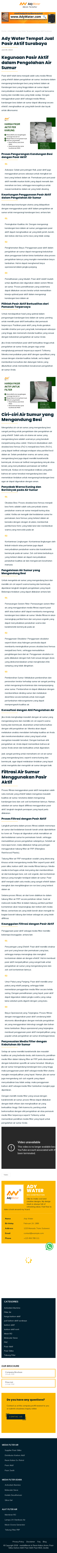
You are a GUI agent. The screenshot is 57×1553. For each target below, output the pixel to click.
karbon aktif (9, 1325)
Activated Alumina (12, 1308)
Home (3, 31)
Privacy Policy (18, 1542)
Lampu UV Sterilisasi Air (15, 1520)
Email (7, 1233)
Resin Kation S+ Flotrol (14, 1460)
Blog (45, 1542)
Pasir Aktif (8, 1346)
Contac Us (16, 1416)
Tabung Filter (10, 1355)
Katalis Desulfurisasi (13, 1495)
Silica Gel (8, 1500)
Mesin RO (8, 1333)
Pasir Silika (9, 1351)
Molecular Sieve (11, 1338)
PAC (6, 1342)
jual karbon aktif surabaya (15, 1320)
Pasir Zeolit (9, 1470)
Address (9, 1228)
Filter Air (7, 1312)
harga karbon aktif (12, 1316)
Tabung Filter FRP (12, 1530)
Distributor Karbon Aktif (15, 1455)
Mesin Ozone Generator (15, 1525)
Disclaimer (30, 1542)
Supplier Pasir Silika (13, 1450)
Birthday (9, 1223)
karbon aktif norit (11, 1329)
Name (8, 1218)
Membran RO (10, 1515)
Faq (38, 1542)
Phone (8, 1238)
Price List (9, 1382)
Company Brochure (13, 1372)
